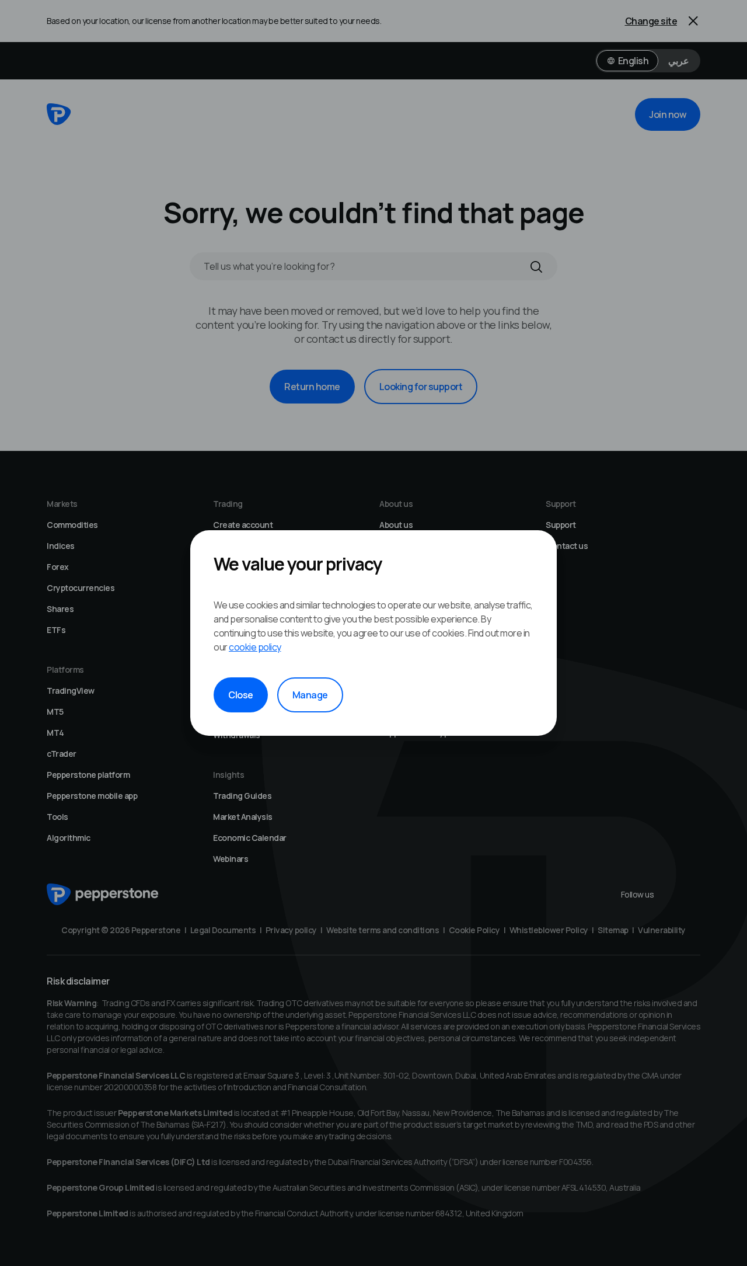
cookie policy (255, 647)
